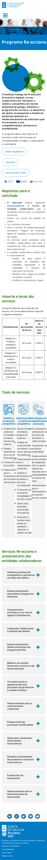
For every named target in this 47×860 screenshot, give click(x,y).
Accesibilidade (8, 849)
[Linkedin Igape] (9, 816)
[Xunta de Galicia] (13, 828)
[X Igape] (23, 816)
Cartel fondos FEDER (15, 172)
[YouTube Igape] (37, 816)
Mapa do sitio (7, 856)
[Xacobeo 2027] (11, 834)
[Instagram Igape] (16, 816)
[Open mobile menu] (5, 15)
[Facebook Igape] (30, 816)
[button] (23, 575)
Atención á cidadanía (10, 846)
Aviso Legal (6, 853)
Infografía (10, 162)
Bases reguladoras (14, 151)
